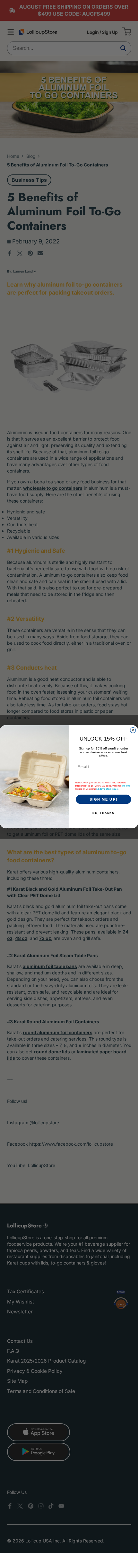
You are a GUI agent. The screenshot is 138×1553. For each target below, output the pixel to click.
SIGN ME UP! (103, 799)
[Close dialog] (133, 730)
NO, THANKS (103, 813)
